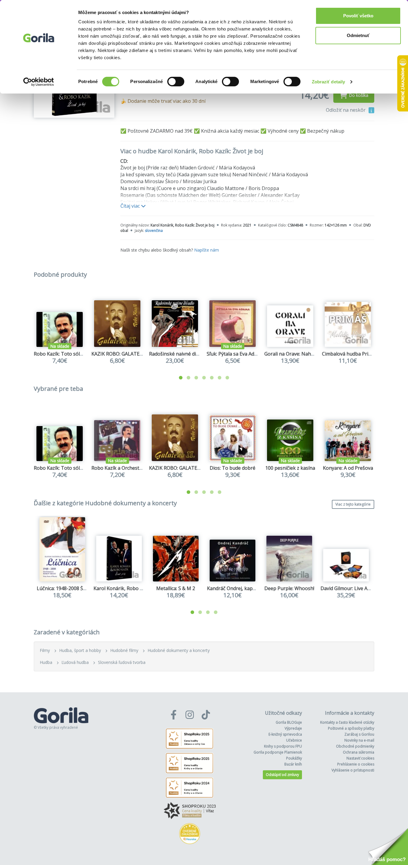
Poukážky (294, 758)
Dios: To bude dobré (232, 468)
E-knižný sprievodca (285, 734)
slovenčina (154, 230)
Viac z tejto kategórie (353, 504)
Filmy (45, 650)
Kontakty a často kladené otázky (347, 722)
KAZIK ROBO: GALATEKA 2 (120, 353)
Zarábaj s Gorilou (359, 734)
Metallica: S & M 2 (175, 588)
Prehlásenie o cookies (355, 764)
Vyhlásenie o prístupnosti (353, 770)
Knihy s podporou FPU (283, 746)
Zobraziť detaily (328, 81)
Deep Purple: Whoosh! (289, 588)
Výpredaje (293, 728)
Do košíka (358, 95)
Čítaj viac (130, 206)
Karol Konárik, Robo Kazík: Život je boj (135, 588)
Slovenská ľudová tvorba (121, 662)
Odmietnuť (358, 35)
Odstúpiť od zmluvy (282, 774)
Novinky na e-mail (359, 740)
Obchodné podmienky (355, 746)
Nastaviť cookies (360, 758)
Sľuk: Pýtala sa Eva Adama (235, 353)
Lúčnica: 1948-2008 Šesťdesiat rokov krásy (84, 588)
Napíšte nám (206, 250)
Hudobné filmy (124, 650)
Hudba (46, 662)
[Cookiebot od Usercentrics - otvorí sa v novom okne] (39, 81)
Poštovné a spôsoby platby (351, 728)
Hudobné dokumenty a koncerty (179, 650)
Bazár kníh (293, 764)
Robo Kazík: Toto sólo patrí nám (70, 353)
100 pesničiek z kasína (290, 468)
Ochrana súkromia (358, 752)
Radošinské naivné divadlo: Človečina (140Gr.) (199, 353)
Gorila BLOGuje (289, 722)
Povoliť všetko (358, 15)
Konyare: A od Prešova (348, 468)
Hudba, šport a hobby (80, 650)
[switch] (175, 81)
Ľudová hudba (75, 662)
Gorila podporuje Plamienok (278, 752)
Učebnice (294, 740)
